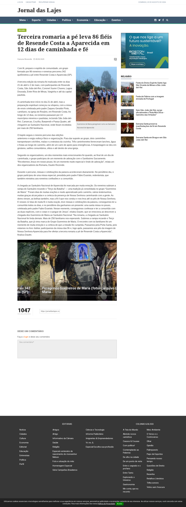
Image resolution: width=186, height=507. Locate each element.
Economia (23, 442)
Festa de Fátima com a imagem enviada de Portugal (150, 97)
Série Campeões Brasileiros (65, 470)
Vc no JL (90, 442)
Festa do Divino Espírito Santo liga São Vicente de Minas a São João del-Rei (151, 85)
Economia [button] (82, 20)
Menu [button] (22, 20)
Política (22, 460)
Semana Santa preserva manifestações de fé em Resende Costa (151, 126)
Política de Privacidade (106, 504)
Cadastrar (31, 2)
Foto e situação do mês (63, 461)
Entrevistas (24, 455)
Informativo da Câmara (63, 438)
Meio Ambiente (153, 430)
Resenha (151, 474)
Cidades (23, 434)
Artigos (56, 430)
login (26, 337)
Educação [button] (100, 20)
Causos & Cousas (131, 441)
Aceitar (119, 504)
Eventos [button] (116, 20)
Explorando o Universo (129, 478)
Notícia (22, 430)
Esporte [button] (36, 20)
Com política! (129, 445)
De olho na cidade (131, 457)
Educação (23, 451)
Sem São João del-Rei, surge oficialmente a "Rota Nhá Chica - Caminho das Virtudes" (150, 112)
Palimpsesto (152, 450)
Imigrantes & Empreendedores (99, 438)
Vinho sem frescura (156, 487)
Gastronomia (129, 484)
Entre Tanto (128, 473)
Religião (22, 30)
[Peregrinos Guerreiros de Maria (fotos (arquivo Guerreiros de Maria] (67, 271)
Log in (20, 2)
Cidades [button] (51, 20)
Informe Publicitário (94, 434)
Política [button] (66, 20)
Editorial (23, 447)
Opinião (150, 445)
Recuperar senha (47, 2)
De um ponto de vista (132, 461)
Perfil (21, 464)
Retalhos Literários (155, 478)
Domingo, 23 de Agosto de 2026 (152, 2)
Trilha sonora (152, 483)
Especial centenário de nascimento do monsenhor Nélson (65, 454)
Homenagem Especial (62, 465)
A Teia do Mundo (130, 430)
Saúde (55, 442)
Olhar (149, 441)
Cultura (22, 438)
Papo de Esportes (155, 454)
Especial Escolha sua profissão (100, 447)
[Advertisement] (93, 388)
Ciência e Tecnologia (95, 430)
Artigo (55, 434)
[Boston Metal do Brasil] (144, 50)
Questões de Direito (155, 465)
